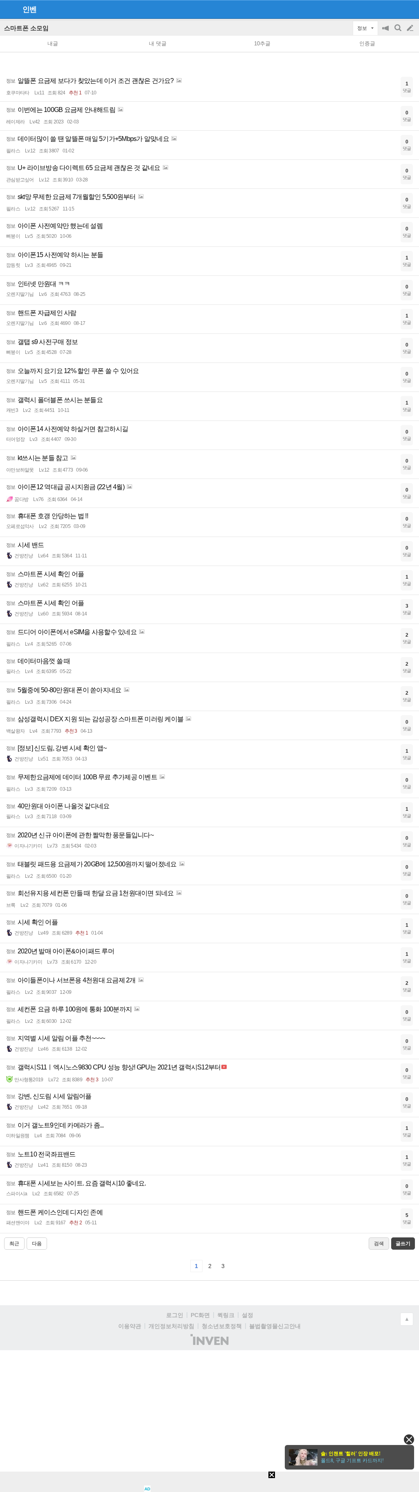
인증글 (367, 43)
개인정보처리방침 (171, 1326)
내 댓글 (158, 43)
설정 (247, 1315)
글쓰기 (411, 28)
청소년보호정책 (222, 1326)
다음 (37, 1243)
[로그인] (395, 9)
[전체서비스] (409, 9)
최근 (14, 1243)
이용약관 (129, 1326)
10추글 (262, 43)
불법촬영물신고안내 (275, 1326)
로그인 (174, 1315)
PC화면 (200, 1315)
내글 (52, 43)
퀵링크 (225, 1315)
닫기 (409, 1439)
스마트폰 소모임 (26, 28)
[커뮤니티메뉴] (9, 9)
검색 (379, 1243)
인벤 (29, 9)
